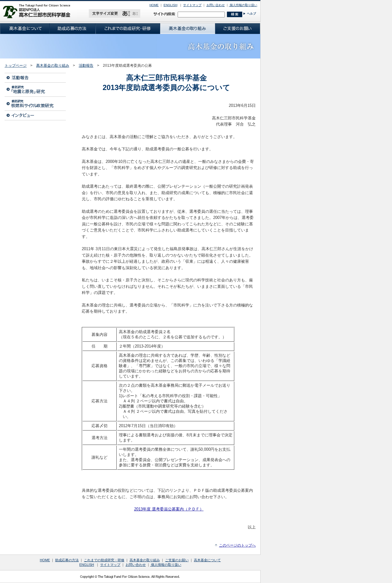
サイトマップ (192, 5)
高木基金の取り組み (52, 65)
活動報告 (86, 65)
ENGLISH (170, 5)
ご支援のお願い (177, 560)
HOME (154, 5)
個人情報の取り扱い (243, 5)
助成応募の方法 (67, 560)
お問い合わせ (215, 5)
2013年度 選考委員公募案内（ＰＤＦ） (169, 509)
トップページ (16, 65)
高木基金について (207, 560)
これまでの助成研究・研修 (104, 560)
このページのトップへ (237, 545)
